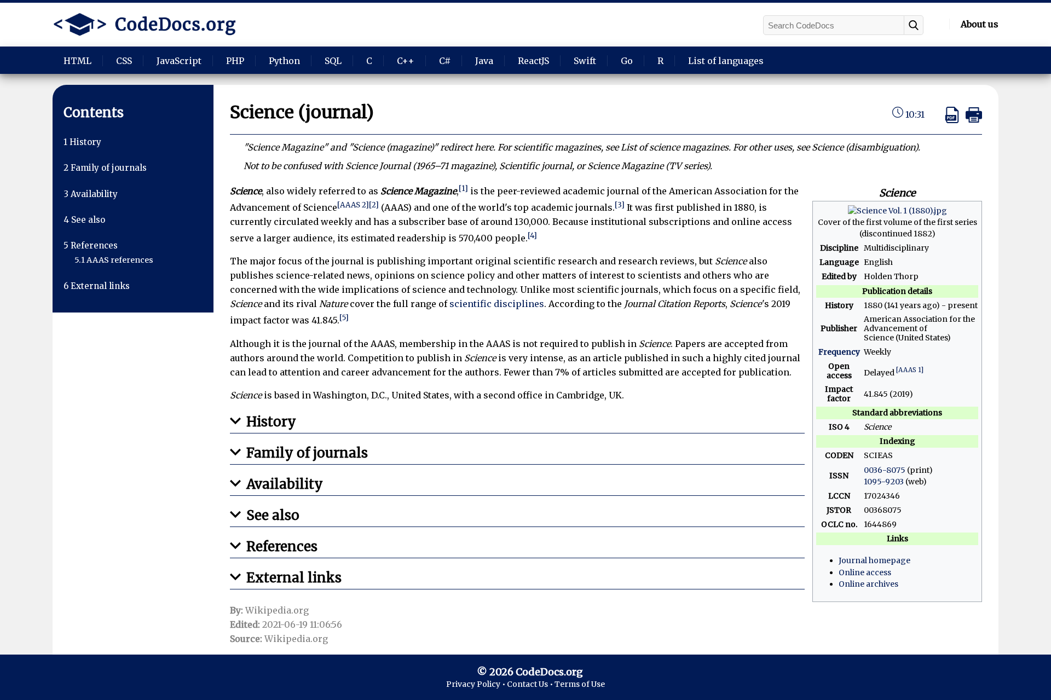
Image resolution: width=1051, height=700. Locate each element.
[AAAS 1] (909, 370)
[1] (463, 188)
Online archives (868, 584)
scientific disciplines (496, 303)
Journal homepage (874, 560)
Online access (865, 572)
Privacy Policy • (476, 684)
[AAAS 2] (353, 205)
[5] (344, 317)
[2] (374, 205)
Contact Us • (531, 684)
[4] (532, 235)
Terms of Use (580, 684)
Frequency (839, 352)
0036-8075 (884, 470)
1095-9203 (884, 482)
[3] (620, 205)
